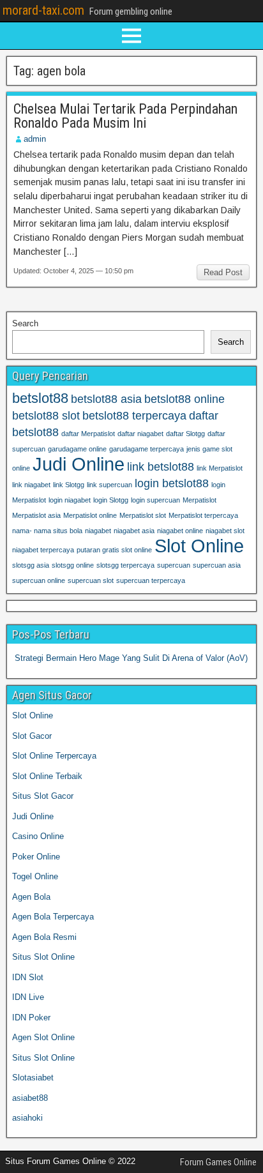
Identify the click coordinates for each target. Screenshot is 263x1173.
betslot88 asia (106, 399)
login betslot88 (172, 483)
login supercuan (155, 500)
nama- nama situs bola (47, 530)
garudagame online (77, 449)
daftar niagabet (140, 433)
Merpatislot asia (36, 515)
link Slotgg (68, 484)
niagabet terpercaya (43, 550)
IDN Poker (31, 1017)
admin (35, 139)
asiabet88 (30, 1098)
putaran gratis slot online (114, 550)
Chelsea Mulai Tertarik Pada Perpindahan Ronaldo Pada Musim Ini (125, 116)
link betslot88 (160, 466)
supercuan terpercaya (150, 580)
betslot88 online (184, 399)
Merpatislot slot (142, 515)
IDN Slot (27, 977)
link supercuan (109, 484)
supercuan (173, 565)
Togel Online (35, 876)
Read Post (223, 272)
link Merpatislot (220, 468)
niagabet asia (134, 530)
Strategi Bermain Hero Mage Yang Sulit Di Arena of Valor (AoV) (131, 658)
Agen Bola (31, 897)
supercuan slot (91, 580)
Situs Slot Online (43, 957)
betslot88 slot (46, 415)
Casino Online (38, 836)
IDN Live (28, 997)
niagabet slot (225, 530)
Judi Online (78, 463)
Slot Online (199, 545)
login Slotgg (110, 500)
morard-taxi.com (43, 10)
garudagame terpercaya (146, 449)
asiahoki (27, 1118)
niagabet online (180, 530)
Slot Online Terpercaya (54, 756)
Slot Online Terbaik (47, 776)
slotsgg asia (30, 565)
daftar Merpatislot (88, 433)
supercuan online (38, 580)
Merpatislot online (90, 515)
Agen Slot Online (43, 1037)
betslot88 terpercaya (134, 415)
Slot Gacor (32, 736)
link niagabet (31, 484)
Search (25, 323)
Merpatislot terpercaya (203, 515)
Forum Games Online (218, 1162)
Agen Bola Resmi (44, 937)
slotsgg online (73, 565)
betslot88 (40, 398)
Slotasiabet (33, 1077)
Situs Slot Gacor (42, 796)
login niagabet (70, 500)
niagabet (98, 530)
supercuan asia (217, 565)
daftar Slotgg (185, 433)
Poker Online (36, 856)
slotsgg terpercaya (125, 565)
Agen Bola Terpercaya (53, 916)
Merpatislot (199, 500)
